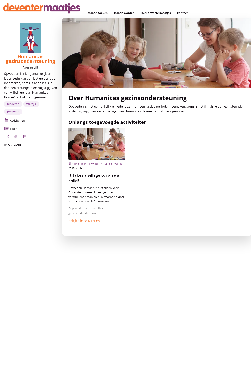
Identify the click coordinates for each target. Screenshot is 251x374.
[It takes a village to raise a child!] (97, 144)
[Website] (7, 136)
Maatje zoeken (98, 13)
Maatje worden (124, 13)
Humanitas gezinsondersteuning (30, 58)
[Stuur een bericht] (16, 136)
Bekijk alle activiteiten (84, 221)
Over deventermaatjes (156, 13)
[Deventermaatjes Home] (42, 9)
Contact (182, 13)
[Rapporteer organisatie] (24, 136)
